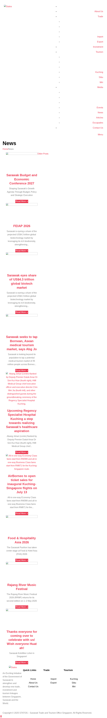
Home (5, 149)
